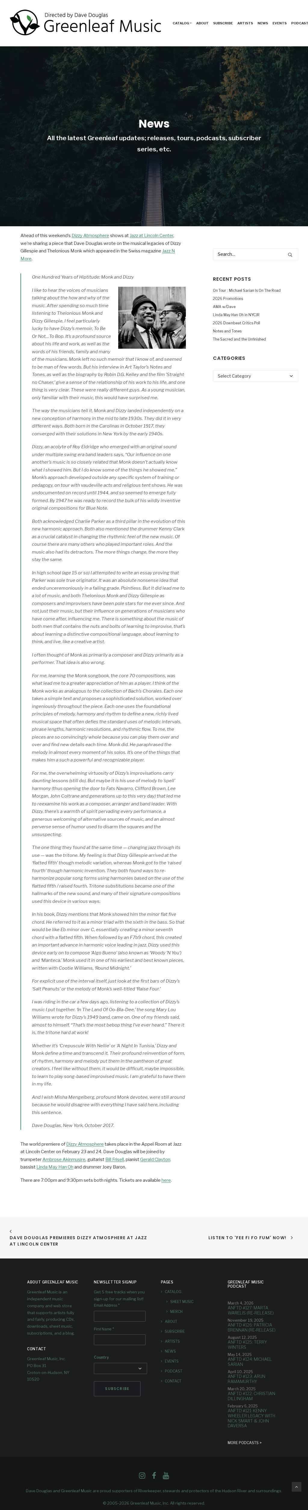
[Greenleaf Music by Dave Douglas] (86, 23)
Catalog (181, 23)
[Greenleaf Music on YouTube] (166, 1477)
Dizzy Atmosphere (90, 235)
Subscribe (223, 23)
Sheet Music (181, 1301)
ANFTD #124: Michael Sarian (250, 1362)
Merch (176, 1311)
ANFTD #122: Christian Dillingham (251, 1396)
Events (280, 23)
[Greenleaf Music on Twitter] (154, 1477)
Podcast (173, 1371)
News (262, 23)
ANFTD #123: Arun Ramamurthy (246, 1379)
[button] (290, 254)
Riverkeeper (149, 1490)
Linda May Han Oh (54, 1167)
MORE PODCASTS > (245, 1443)
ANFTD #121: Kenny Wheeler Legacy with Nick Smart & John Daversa (251, 1418)
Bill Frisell (114, 1159)
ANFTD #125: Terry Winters (247, 1344)
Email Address (107, 1305)
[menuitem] (182, 23)
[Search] (255, 254)
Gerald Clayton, (155, 1159)
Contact (173, 1381)
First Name (104, 1329)
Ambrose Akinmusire (63, 1159)
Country (101, 1357)
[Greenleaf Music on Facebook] (142, 1477)
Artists (245, 23)
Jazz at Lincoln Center (151, 235)
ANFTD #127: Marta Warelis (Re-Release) (251, 1310)
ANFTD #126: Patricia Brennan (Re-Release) (252, 1327)
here (166, 1180)
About (202, 23)
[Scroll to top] (296, 1486)
